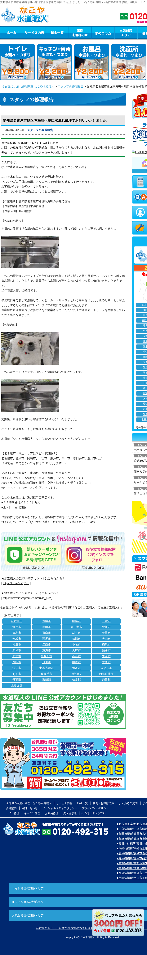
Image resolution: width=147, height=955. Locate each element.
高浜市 (76, 656)
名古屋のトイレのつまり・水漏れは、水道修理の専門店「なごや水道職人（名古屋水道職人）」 (61, 607)
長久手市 (46, 673)
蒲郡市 (76, 638)
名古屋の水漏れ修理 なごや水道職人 (28, 803)
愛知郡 (76, 673)
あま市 (16, 673)
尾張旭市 (46, 656)
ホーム (11, 32)
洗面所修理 (70, 813)
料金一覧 (57, 32)
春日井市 (76, 627)
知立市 (16, 656)
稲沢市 (106, 644)
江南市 (46, 644)
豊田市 (106, 632)
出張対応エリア (126, 32)
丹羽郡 (16, 679)
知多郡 (76, 679)
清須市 (16, 668)
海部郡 (46, 679)
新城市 (16, 650)
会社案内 (11, 808)
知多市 (106, 650)
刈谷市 (76, 632)
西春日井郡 (106, 673)
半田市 (46, 627)
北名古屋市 (46, 668)
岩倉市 (106, 656)
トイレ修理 (12, 813)
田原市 (76, 662)
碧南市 (46, 632)
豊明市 (16, 662)
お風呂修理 (51, 813)
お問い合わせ (29, 808)
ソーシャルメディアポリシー (59, 808)
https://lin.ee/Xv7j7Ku (16, 583)
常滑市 (16, 644)
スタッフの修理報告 (70, 86)
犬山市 (106, 638)
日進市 (46, 662)
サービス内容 (34, 32)
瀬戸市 (16, 627)
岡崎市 (76, 621)
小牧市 (76, 644)
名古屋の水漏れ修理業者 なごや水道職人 (28, 86)
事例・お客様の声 (80, 32)
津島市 (16, 632)
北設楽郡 (16, 685)
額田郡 (106, 679)
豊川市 (106, 627)
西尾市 (46, 638)
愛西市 (106, 662)
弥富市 (76, 668)
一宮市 (106, 621)
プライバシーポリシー (95, 808)
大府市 (76, 650)
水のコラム (103, 32)
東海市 (46, 650)
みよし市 (106, 668)
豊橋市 (46, 621)
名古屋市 (16, 621)
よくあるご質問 (128, 803)
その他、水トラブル (93, 813)
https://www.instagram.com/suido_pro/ (27, 598)
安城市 (16, 638)
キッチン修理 (32, 813)
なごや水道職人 (86, 937)
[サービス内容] (27, 32)
